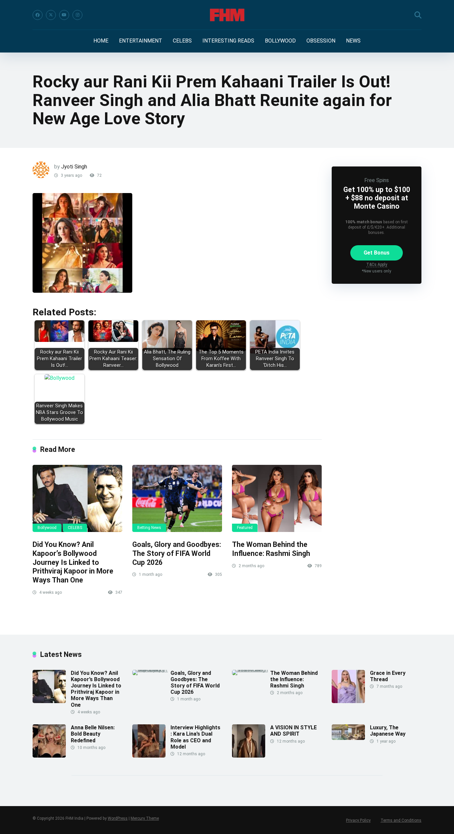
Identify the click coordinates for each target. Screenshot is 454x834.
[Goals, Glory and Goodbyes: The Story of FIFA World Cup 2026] (177, 498)
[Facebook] (38, 15)
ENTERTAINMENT (140, 41)
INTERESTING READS (228, 41)
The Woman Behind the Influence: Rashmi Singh (271, 549)
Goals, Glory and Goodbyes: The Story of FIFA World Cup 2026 (176, 553)
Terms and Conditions (401, 820)
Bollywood (47, 527)
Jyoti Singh (74, 166)
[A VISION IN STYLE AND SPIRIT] (248, 756)
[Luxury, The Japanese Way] (348, 738)
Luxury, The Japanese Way (387, 730)
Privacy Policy (358, 820)
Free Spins (376, 180)
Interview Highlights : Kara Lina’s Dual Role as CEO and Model (195, 737)
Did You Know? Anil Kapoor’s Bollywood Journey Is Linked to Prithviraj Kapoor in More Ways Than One (73, 562)
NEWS (353, 41)
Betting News (149, 527)
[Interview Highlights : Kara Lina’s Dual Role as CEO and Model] (149, 756)
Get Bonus (377, 253)
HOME (100, 41)
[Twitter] (51, 15)
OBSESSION (320, 41)
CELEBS (182, 41)
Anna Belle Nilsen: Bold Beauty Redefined (93, 733)
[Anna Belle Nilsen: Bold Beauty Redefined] (49, 756)
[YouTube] (64, 15)
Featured (245, 527)
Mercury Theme (145, 818)
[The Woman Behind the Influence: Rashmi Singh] (277, 498)
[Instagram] (77, 15)
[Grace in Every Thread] (348, 701)
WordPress (118, 818)
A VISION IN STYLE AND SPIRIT (293, 730)
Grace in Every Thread (387, 676)
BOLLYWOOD (280, 41)
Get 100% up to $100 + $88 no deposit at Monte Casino (376, 197)
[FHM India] (227, 15)
